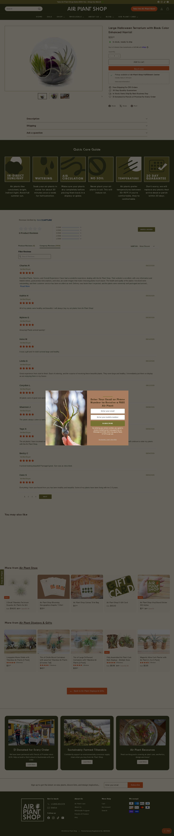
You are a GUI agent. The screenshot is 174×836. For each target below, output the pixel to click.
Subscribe (107, 423)
